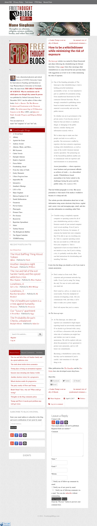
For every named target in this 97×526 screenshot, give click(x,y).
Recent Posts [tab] (14, 352)
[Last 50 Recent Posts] (15, 250)
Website (54, 474)
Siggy (32, 313)
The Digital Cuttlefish (20, 235)
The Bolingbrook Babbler (21, 232)
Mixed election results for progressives (23, 381)
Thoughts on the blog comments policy (24, 397)
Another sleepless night (22, 264)
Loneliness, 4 (17, 283)
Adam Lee (35, 323)
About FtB (8, 2)
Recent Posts (48, 2)
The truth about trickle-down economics (24, 364)
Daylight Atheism (19, 157)
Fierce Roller (17, 163)
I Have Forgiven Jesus (20, 176)
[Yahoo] (20, 435)
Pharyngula (16, 209)
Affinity (15, 137)
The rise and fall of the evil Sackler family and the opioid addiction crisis (25, 273)
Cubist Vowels (17, 153)
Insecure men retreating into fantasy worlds (25, 373)
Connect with (55, 419)
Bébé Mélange (33, 287)
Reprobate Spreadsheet (20, 222)
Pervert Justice (18, 206)
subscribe (69, 493)
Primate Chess (17, 212)
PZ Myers (32, 267)
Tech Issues (29, 2)
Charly (28, 260)
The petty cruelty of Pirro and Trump (23, 385)
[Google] (16, 435)
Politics (82, 398)
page (62, 67)
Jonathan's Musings (19, 186)
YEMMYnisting (18, 238)
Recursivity (16, 219)
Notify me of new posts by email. (64, 487)
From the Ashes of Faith (21, 170)
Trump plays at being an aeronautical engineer (26, 368)
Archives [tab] (39, 352)
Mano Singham (18, 192)
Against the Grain (19, 140)
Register (13, 337)
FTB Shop (38, 2)
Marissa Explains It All (20, 196)
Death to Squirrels (19, 160)
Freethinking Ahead (19, 166)
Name (54, 459)
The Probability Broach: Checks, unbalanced (22, 319)
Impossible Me (18, 179)
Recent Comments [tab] (27, 352)
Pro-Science (17, 215)
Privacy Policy (18, 2)
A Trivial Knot (18, 134)
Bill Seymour (17, 150)
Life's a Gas (17, 189)
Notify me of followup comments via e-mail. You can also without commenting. (65, 493)
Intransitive (16, 183)
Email (54, 466)
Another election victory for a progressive (25, 377)
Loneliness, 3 (17, 290)
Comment (54, 431)
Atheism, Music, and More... (22, 147)
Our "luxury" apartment (22, 310)
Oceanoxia (16, 202)
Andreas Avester (18, 144)
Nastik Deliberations (19, 199)
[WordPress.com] (25, 435)
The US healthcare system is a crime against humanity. (25, 302)
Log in (13, 340)
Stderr (15, 225)
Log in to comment (57, 404)
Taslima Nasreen (18, 228)
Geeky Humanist (18, 173)
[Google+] (12, 435)
